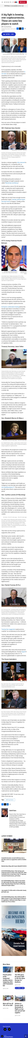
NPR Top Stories (9, 799)
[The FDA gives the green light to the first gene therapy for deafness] (20, 969)
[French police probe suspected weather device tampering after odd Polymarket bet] (8, 969)
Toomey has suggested (8, 629)
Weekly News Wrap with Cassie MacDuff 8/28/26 (13, 866)
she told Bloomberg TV (7, 487)
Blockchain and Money (12, 183)
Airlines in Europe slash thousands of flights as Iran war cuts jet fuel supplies (20, 1008)
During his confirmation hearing (10, 307)
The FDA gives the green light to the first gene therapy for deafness (20, 978)
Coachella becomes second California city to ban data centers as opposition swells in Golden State (13, 859)
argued (24, 651)
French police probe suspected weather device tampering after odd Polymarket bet (8, 980)
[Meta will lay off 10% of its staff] (8, 998)
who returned (21, 162)
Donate (23, 2)
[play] (2, 1036)
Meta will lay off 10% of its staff (8, 1004)
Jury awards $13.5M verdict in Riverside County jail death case (13, 891)
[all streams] (26, 1036)
